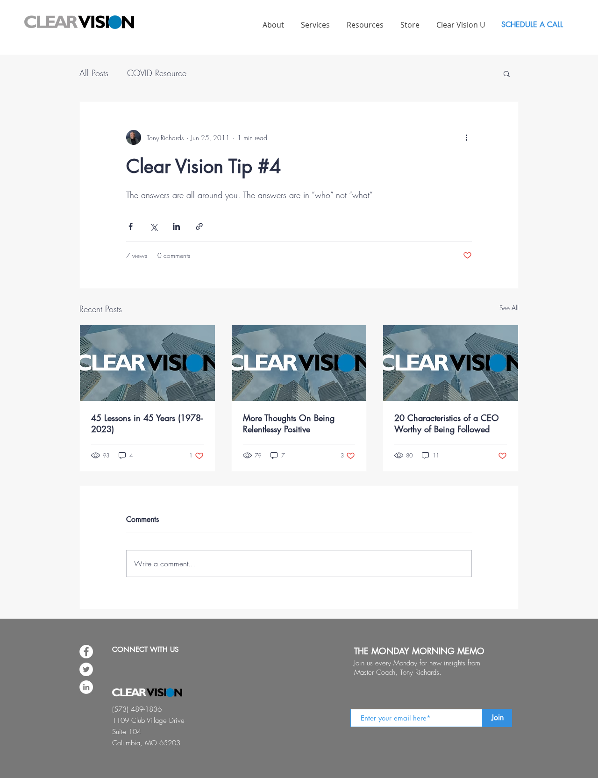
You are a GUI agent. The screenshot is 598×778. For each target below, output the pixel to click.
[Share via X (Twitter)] (153, 226)
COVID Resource (156, 73)
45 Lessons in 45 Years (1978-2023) (147, 423)
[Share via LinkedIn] (176, 226)
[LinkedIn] (86, 687)
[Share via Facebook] (130, 226)
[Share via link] (199, 226)
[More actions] (466, 137)
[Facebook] (86, 651)
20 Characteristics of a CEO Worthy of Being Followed (446, 423)
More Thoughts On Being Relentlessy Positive (289, 423)
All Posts (93, 73)
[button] (506, 73)
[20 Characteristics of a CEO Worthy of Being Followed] (450, 363)
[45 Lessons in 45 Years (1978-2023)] (147, 363)
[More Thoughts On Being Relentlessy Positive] (299, 363)
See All (509, 307)
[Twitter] (86, 669)
